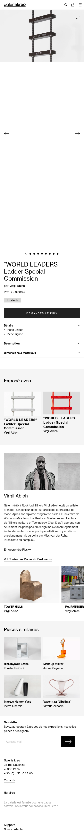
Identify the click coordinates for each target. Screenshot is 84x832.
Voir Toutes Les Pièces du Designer (26, 559)
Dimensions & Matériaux (20, 352)
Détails (8, 325)
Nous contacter (14, 829)
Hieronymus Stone (16, 664)
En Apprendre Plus (16, 549)
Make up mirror (53, 664)
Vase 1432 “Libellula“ (57, 701)
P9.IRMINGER (74, 606)
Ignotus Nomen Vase (17, 701)
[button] (72, 5)
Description (12, 343)
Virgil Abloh (17, 285)
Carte (8, 780)
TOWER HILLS (13, 606)
